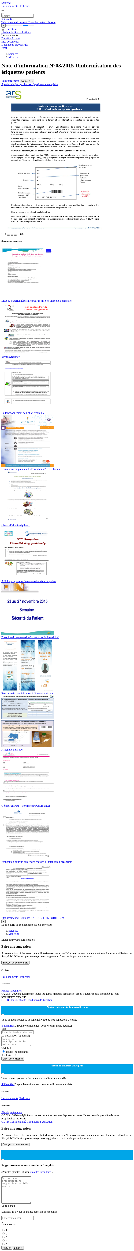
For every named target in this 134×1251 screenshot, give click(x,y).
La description (15, 1035)
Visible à (6, 1048)
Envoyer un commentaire (15, 962)
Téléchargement (10, 80)
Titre (3, 1028)
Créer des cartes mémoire (41, 22)
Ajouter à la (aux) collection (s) (18, 84)
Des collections (22, 32)
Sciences (13, 53)
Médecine (13, 57)
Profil (4, 47)
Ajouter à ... (27, 81)
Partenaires (16, 990)
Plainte (5, 990)
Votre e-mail (8, 1205)
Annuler (6, 1247)
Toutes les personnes (17, 1051)
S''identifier (7, 19)
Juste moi (11, 1055)
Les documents (10, 6)
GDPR (5, 999)
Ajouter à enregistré (47, 84)
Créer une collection (13, 1058)
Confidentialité (18, 999)
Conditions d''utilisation (40, 999)
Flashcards (24, 6)
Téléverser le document (14, 22)
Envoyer (18, 1247)
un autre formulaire (41, 1171)
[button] (8, 235)
